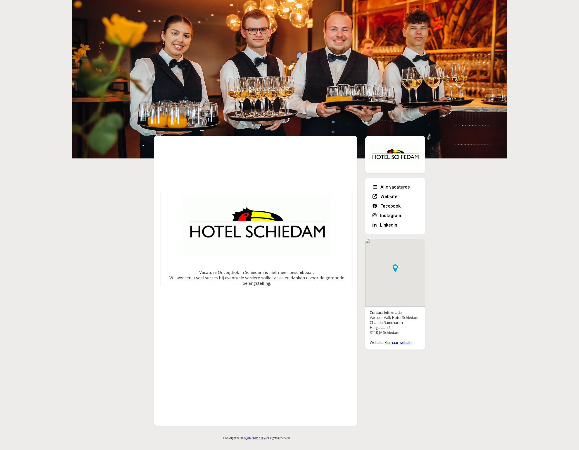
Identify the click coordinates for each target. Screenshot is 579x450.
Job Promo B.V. (256, 438)
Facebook (390, 206)
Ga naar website (399, 342)
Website (388, 196)
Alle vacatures (394, 187)
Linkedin (388, 225)
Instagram (390, 215)
